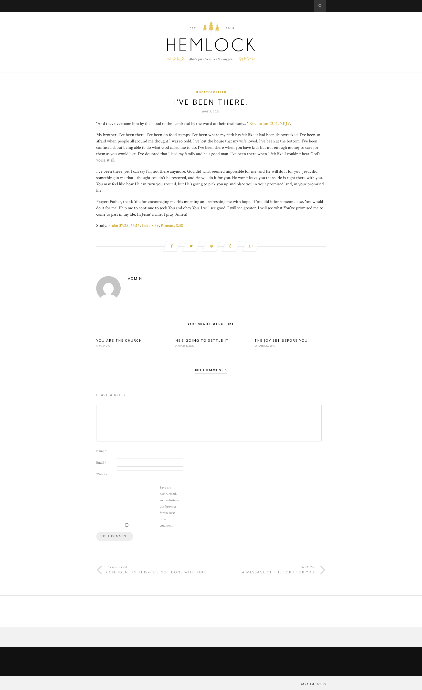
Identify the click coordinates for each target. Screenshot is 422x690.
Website (101, 474)
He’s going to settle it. (202, 340)
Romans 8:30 (172, 225)
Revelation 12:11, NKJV (269, 123)
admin (135, 278)
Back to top (311, 684)
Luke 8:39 (150, 225)
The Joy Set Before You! (281, 340)
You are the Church (119, 340)
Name (101, 451)
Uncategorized (211, 92)
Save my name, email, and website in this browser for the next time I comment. (169, 506)
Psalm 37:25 (118, 225)
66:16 (135, 225)
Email (101, 462)
